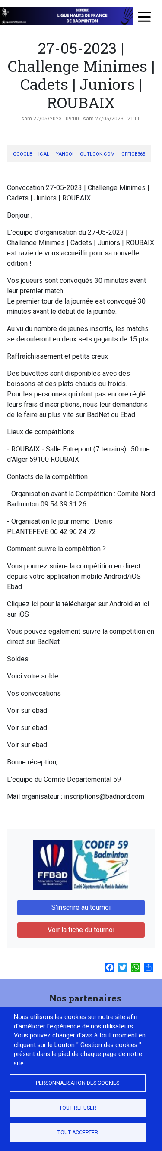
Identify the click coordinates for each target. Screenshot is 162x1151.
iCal (43, 154)
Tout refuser (77, 1108)
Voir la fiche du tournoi (81, 930)
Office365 (133, 154)
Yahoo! (64, 154)
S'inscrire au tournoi (81, 907)
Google (22, 154)
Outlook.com (97, 154)
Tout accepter (77, 1133)
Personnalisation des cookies (77, 1083)
